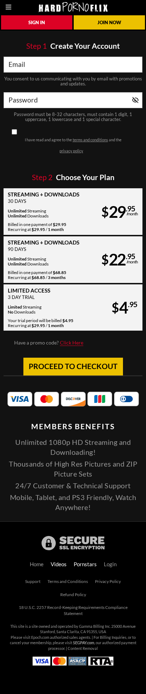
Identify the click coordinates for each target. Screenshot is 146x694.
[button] (73, 211)
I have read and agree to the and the (73, 145)
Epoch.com (40, 637)
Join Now (109, 22)
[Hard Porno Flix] (73, 7)
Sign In (36, 22)
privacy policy (71, 151)
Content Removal (83, 648)
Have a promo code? (48, 343)
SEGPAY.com (83, 643)
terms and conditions (90, 140)
